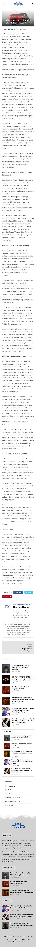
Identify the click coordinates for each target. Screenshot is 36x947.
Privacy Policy (26, 939)
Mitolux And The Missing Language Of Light (20, 687)
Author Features (10, 17)
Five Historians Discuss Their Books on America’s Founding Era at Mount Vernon (23, 699)
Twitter (30, 592)
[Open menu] (3, 3)
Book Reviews (8, 790)
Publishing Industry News (12, 801)
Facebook (19, 592)
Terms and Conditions (14, 942)
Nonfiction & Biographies (12, 798)
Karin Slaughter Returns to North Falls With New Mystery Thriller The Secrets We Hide (23, 721)
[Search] (33, 4)
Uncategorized (9, 805)
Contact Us (16, 939)
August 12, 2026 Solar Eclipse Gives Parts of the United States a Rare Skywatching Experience (23, 678)
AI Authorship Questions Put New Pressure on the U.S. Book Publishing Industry (23, 710)
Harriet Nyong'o (8, 29)
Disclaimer (25, 942)
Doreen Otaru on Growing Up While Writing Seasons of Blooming (21, 667)
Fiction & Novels (9, 794)
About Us (8, 939)
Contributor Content (24, 17)
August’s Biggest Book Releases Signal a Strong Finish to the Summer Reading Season (26, 652)
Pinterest (8, 596)
